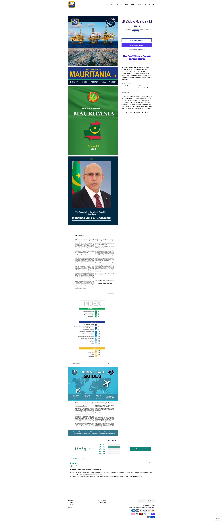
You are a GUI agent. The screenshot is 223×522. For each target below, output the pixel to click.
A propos (119, 4)
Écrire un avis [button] (140, 449)
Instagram (103, 502)
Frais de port (135, 29)
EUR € (150, 501)
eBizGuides (151, 505)
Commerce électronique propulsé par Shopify (142, 507)
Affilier (140, 4)
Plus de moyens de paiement (136, 49)
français (141, 501)
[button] (102, 447)
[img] (74, 463)
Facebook (103, 500)
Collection (129, 4)
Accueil (110, 4)
